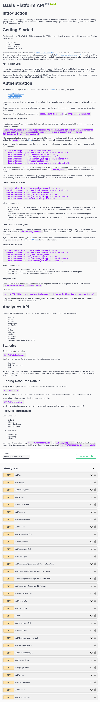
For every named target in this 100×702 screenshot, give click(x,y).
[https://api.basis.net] (16, 457)
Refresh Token (14, 98)
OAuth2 (52, 89)
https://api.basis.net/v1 (45, 53)
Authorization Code (16, 94)
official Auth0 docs (31, 240)
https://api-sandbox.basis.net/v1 (69, 55)
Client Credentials (15, 96)
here (30, 140)
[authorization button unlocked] (95, 475)
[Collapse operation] (93, 468)
